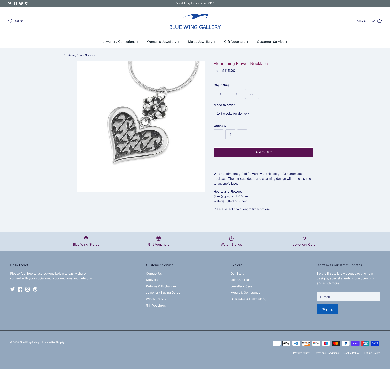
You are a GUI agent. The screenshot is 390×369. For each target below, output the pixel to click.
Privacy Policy (301, 352)
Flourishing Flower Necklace (80, 55)
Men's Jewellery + (202, 41)
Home (56, 55)
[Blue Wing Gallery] (195, 21)
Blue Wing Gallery (30, 342)
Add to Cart (263, 152)
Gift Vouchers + (236, 41)
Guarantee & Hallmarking (248, 299)
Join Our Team (241, 280)
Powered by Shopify (52, 342)
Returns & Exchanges (161, 286)
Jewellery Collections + (121, 41)
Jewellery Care (241, 286)
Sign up (327, 309)
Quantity (220, 126)
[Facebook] (15, 3)
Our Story (237, 273)
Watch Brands (156, 299)
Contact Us (154, 273)
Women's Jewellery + (163, 41)
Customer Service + (272, 41)
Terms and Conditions (326, 352)
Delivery (152, 280)
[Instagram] (21, 3)
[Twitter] (9, 3)
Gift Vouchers (156, 305)
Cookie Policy (351, 352)
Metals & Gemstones (245, 293)
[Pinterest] (26, 3)
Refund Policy (372, 352)
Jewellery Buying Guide (163, 293)
